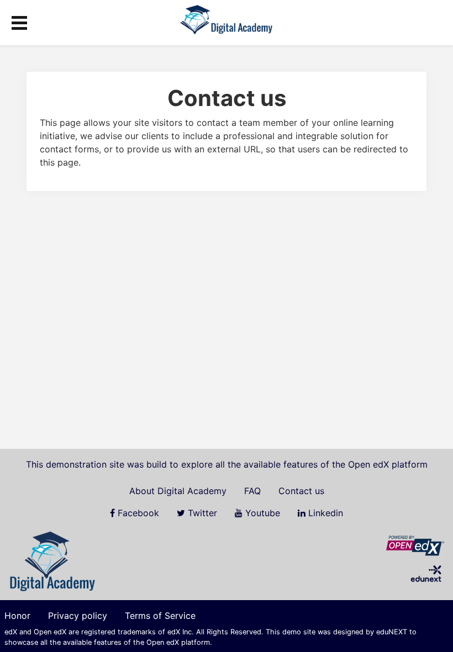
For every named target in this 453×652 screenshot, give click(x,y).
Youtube (261, 512)
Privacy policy (77, 615)
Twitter (201, 512)
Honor (17, 615)
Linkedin (324, 512)
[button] (19, 20)
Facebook (137, 512)
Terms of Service (160, 615)
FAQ (252, 490)
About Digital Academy (178, 490)
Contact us (301, 490)
